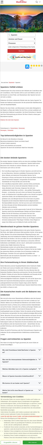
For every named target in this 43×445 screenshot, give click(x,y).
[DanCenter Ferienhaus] (21, 2)
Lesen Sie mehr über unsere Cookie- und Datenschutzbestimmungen (20, 416)
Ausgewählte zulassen (10, 442)
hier (19, 418)
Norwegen (3, 130)
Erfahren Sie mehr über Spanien (10, 120)
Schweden (10, 130)
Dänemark (22, 128)
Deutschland (14, 128)
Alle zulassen (32, 442)
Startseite (11, 82)
